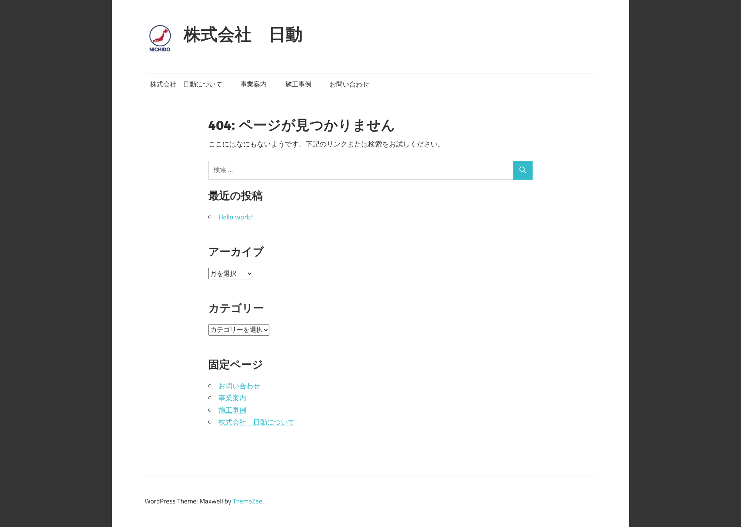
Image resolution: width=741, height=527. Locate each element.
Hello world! (236, 217)
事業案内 (253, 84)
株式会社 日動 (243, 34)
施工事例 (298, 84)
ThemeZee (247, 501)
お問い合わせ (349, 84)
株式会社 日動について (186, 84)
